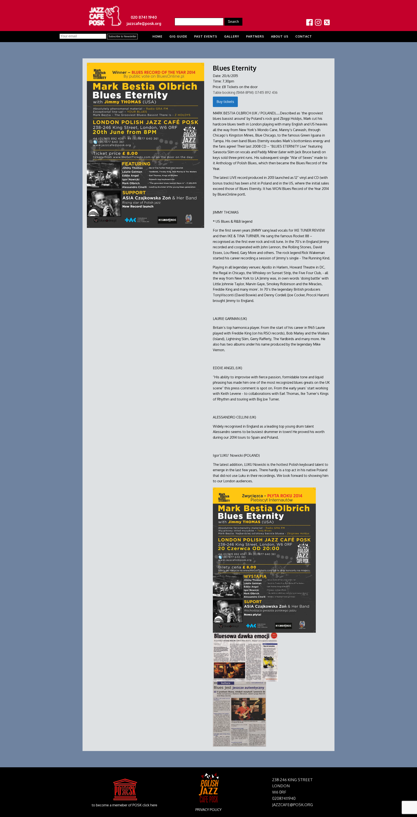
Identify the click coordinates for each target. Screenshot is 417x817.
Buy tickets (225, 101)
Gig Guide (178, 36)
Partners (255, 36)
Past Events (205, 36)
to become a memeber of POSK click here (124, 805)
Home (157, 36)
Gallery (231, 36)
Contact (303, 36)
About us (279, 36)
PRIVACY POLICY (208, 809)
